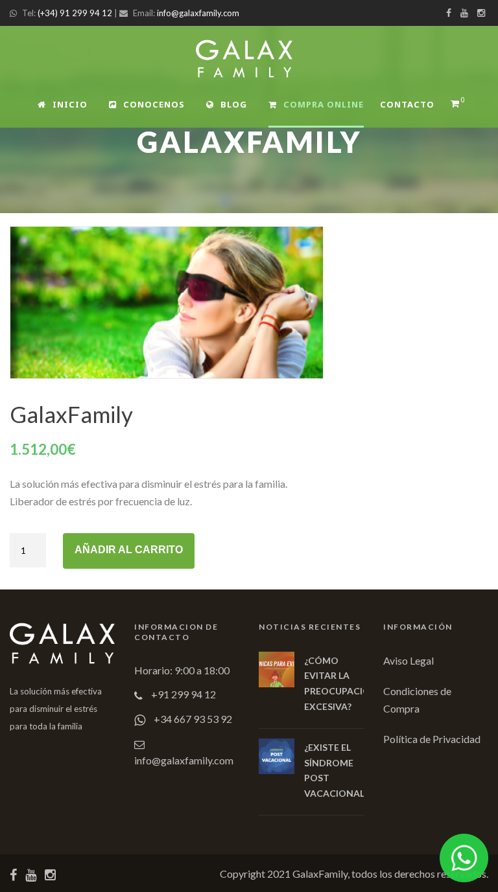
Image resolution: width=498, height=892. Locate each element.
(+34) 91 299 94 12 (75, 13)
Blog (233, 104)
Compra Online (323, 104)
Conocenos (154, 104)
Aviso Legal (408, 660)
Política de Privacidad (431, 739)
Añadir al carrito (129, 549)
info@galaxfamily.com (198, 13)
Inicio (70, 104)
